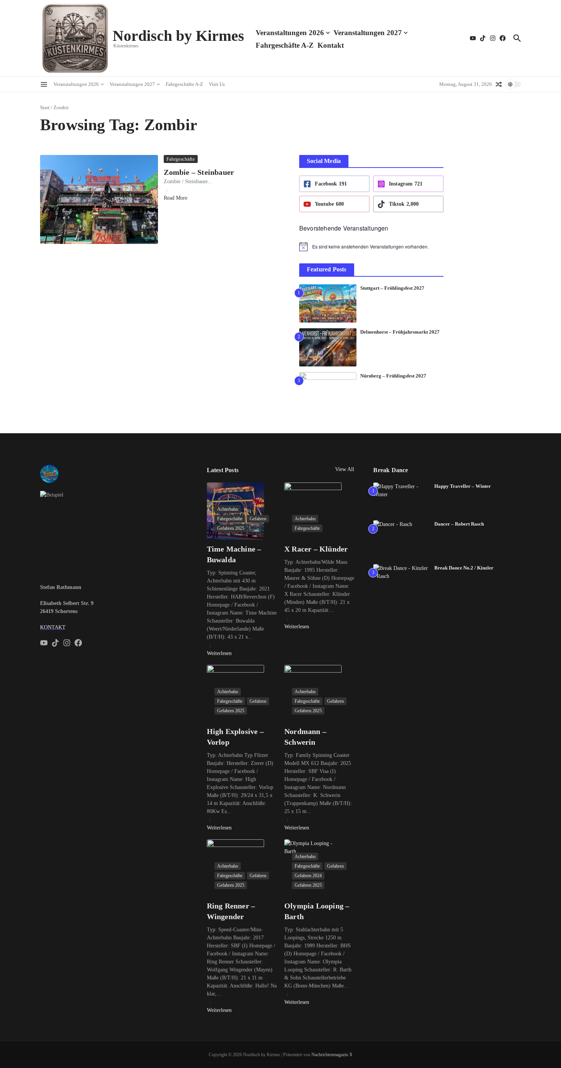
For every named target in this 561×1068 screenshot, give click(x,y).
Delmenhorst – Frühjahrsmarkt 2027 (400, 332)
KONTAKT (53, 627)
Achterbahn (227, 509)
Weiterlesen (219, 653)
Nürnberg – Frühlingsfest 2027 (393, 376)
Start (45, 107)
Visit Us (217, 84)
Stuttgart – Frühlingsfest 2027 (392, 288)
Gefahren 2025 (230, 528)
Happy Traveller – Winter (462, 486)
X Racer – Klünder (316, 549)
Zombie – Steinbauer (199, 172)
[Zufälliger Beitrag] (499, 84)
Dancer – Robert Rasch (459, 524)
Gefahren (258, 518)
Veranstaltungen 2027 (368, 33)
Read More (175, 198)
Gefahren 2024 (308, 875)
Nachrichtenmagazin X (332, 1054)
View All (344, 469)
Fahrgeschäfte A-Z (285, 45)
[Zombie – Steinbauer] (99, 199)
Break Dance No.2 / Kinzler (463, 568)
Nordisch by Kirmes (178, 35)
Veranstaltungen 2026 (290, 33)
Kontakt (331, 45)
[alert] (371, 246)
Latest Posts (223, 470)
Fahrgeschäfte (180, 159)
